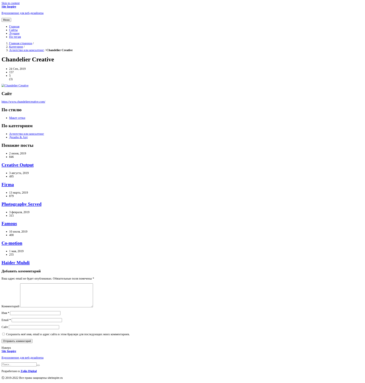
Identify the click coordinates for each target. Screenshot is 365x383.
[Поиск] (38, 365)
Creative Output (18, 164)
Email (6, 320)
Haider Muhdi (16, 262)
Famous (9, 223)
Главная (14, 26)
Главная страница (20, 43)
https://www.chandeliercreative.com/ (23, 101)
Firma (8, 184)
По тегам (15, 36)
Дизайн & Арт (18, 137)
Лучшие (14, 33)
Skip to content (11, 3)
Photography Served (21, 204)
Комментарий (10, 306)
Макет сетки (17, 117)
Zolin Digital (29, 371)
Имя (5, 313)
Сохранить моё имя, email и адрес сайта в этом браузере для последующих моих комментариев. (68, 334)
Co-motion (12, 243)
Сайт (5, 327)
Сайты (13, 30)
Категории (16, 46)
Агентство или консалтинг (26, 50)
